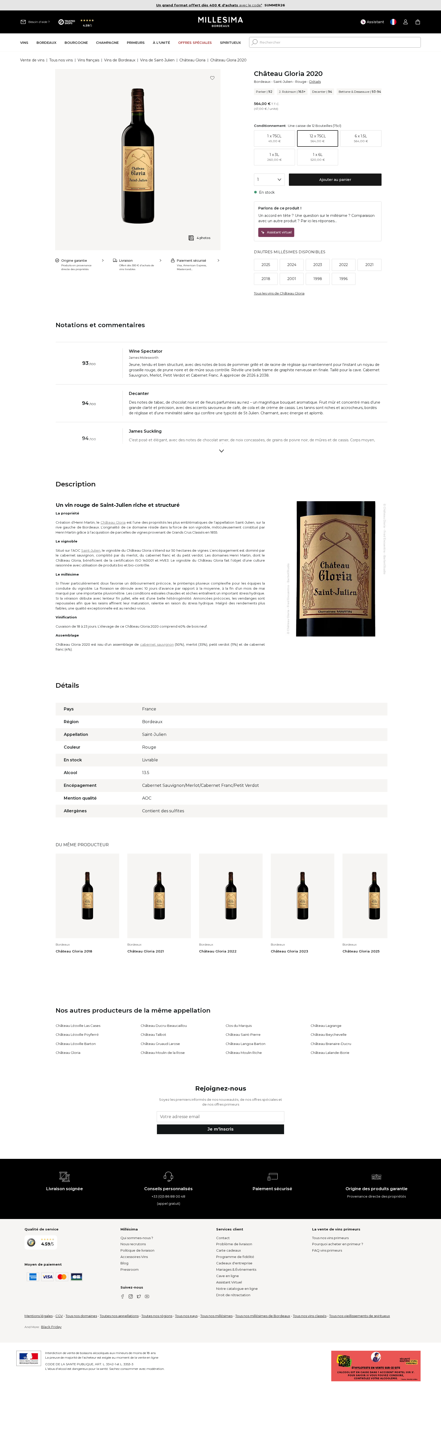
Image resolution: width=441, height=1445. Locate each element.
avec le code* (209, 5)
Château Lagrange (326, 1026)
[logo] (220, 22)
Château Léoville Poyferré (77, 1034)
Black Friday (51, 1327)
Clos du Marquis (239, 1026)
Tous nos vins (61, 60)
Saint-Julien (282, 81)
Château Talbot (153, 1034)
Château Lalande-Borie (330, 1053)
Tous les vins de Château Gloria (279, 293)
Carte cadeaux (228, 1250)
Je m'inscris (220, 1129)
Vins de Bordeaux (119, 60)
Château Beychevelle (329, 1034)
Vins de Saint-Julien (157, 60)
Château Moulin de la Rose (163, 1053)
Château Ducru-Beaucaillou (164, 1026)
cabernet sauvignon (157, 644)
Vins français (88, 60)
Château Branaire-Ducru (331, 1044)
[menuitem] (24, 42)
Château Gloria (192, 60)
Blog (124, 1263)
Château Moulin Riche (244, 1053)
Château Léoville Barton (76, 1044)
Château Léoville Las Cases (78, 1026)
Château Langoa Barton (245, 1044)
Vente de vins (32, 60)
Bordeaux (262, 81)
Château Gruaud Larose (160, 1044)
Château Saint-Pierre (243, 1034)
